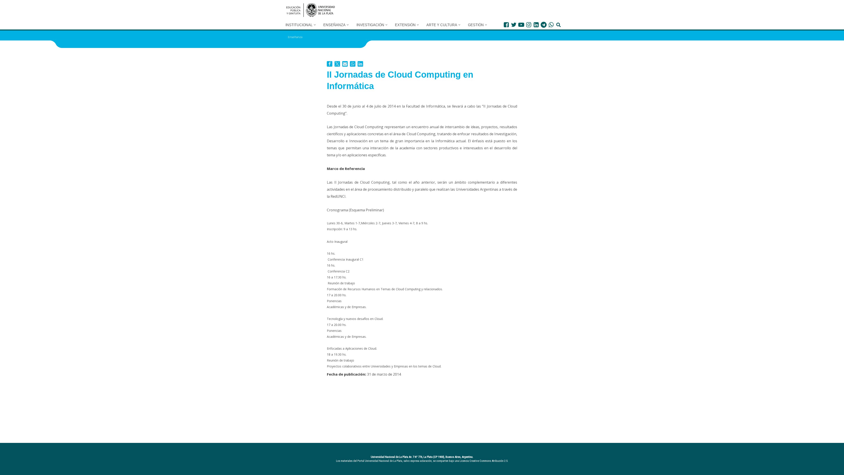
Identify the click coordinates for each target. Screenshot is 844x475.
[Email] (345, 64)
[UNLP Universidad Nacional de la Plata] (310, 10)
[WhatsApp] (551, 25)
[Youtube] (521, 25)
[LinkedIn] (536, 25)
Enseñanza (295, 37)
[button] (315, 25)
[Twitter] (514, 25)
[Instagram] (529, 25)
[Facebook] (506, 25)
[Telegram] (544, 25)
